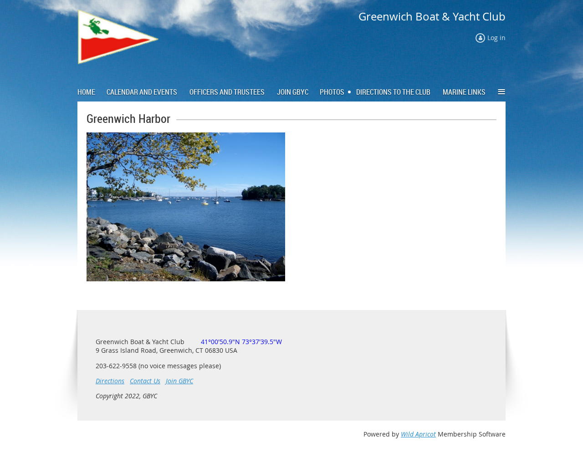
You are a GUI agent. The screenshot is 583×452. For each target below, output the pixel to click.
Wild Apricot (418, 434)
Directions (110, 380)
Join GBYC (179, 380)
